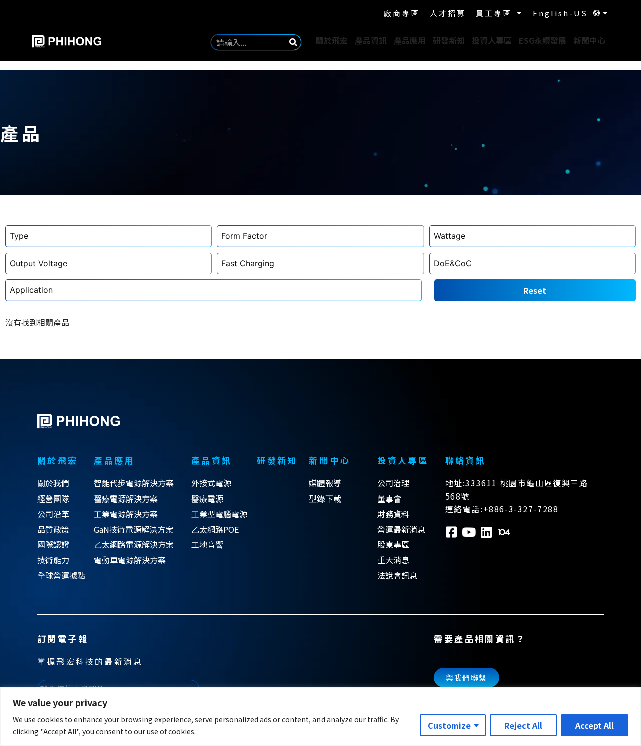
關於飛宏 (331, 40)
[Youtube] (469, 532)
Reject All (523, 725)
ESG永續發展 (542, 40)
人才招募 (448, 13)
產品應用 (410, 40)
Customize (449, 725)
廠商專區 (402, 13)
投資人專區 (492, 40)
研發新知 (449, 40)
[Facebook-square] (451, 532)
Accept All (594, 725)
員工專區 (494, 13)
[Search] (293, 42)
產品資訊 (371, 40)
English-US (560, 13)
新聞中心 (589, 40)
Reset (534, 290)
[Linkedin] (486, 532)
